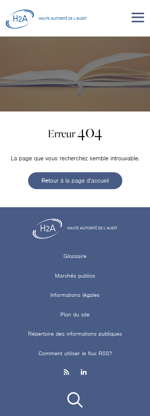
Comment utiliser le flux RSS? (75, 353)
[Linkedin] (84, 372)
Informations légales (75, 294)
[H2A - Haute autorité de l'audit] (46, 17)
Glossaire (75, 256)
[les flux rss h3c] (66, 372)
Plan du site (75, 314)
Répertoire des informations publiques (75, 333)
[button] (75, 401)
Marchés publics (75, 275)
